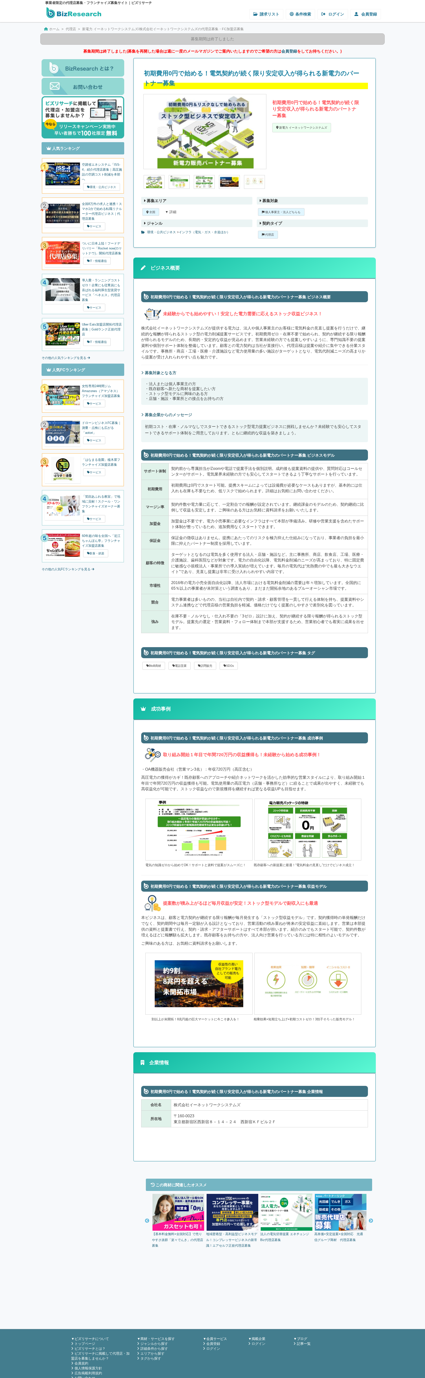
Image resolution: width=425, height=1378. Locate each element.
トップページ (85, 1344)
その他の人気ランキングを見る (64, 358)
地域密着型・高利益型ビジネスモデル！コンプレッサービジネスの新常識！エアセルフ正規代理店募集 (231, 1239)
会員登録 (368, 14)
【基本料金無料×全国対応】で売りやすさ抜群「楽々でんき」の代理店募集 (177, 1239)
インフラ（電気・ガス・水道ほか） (204, 232)
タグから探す (150, 1358)
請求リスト (269, 14)
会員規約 (81, 1363)
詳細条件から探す (154, 1349)
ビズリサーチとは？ (90, 1349)
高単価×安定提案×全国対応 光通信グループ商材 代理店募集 (338, 1237)
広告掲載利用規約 (88, 1373)
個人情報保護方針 (88, 1368)
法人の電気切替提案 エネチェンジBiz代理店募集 (284, 1237)
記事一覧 (304, 1344)
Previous (147, 1220)
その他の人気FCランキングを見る (66, 569)
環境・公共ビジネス (161, 232)
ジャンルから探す (154, 1344)
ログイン (335, 14)
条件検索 (303, 14)
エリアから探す (152, 1353)
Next (370, 1220)
